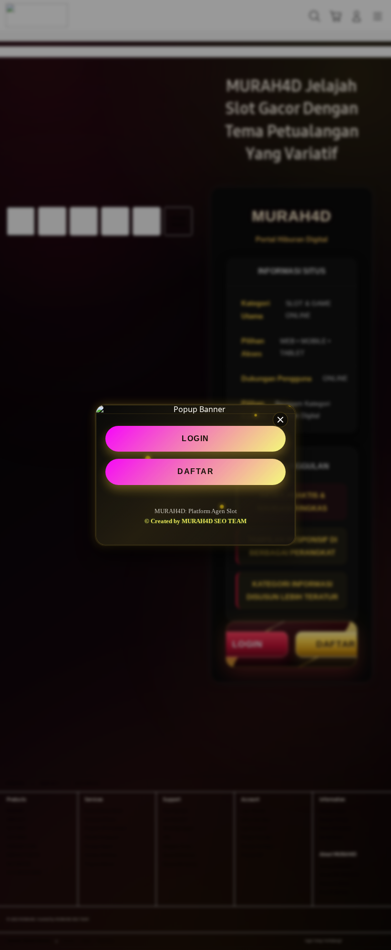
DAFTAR (195, 471)
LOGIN (195, 438)
